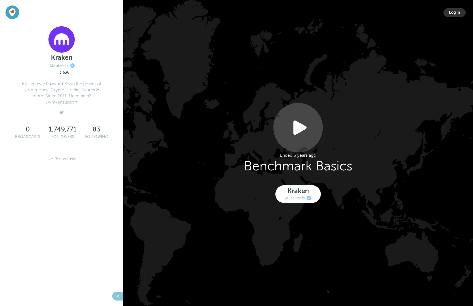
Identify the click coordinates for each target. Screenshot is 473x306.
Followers (62, 137)
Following (96, 137)
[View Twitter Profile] (61, 111)
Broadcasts (27, 137)
